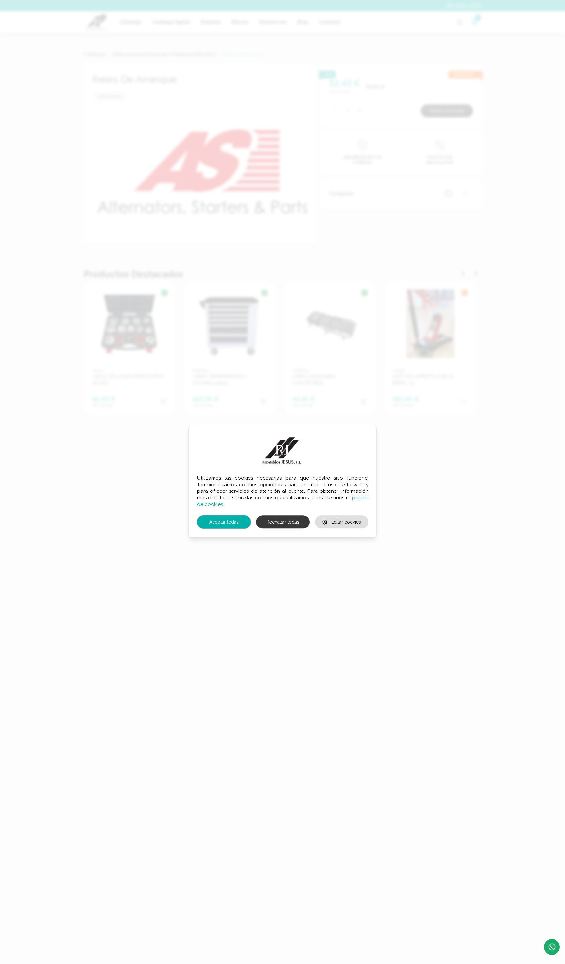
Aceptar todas (224, 522)
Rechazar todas (282, 522)
